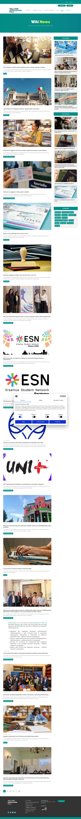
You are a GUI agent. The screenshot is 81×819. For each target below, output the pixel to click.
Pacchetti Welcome (49, 10)
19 (19, 791)
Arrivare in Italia (37, 10)
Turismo (69, 223)
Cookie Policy (28, 805)
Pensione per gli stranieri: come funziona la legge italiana (65, 131)
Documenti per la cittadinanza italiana (64, 183)
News (62, 10)
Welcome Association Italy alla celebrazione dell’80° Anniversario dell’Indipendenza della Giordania (27, 526)
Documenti (6, 115)
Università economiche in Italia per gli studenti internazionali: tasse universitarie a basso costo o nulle (65, 166)
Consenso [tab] (23, 400)
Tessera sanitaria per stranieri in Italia (64, 55)
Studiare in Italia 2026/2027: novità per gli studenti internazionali (20, 736)
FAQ (57, 10)
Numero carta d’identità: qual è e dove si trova (15, 233)
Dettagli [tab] (40, 400)
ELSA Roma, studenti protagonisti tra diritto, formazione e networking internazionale (25, 694)
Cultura (63, 215)
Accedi (69, 5)
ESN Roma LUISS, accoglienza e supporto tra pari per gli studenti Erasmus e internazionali (23, 359)
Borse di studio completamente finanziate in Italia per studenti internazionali (66, 72)
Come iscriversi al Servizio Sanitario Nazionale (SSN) (17, 568)
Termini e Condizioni (30, 807)
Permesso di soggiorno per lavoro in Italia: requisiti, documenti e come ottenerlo (25, 150)
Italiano (57, 212)
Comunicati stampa (8, 322)
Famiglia (57, 217)
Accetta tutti (57, 421)
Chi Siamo (27, 10)
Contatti (68, 10)
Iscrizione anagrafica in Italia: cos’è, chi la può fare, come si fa (19, 275)
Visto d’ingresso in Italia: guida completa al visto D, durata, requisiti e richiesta (24, 67)
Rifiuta (23, 421)
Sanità (5, 575)
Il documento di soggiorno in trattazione (65, 148)
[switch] (34, 417)
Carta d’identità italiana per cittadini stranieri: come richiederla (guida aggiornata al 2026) (66, 108)
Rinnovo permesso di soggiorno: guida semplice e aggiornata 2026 (64, 89)
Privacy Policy (29, 804)
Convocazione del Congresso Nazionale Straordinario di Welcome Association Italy (25, 653)
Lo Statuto (28, 800)
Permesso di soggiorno (9, 156)
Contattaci (61, 801)
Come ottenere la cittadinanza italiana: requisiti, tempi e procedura (21, 109)
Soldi (56, 223)
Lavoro (63, 217)
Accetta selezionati (40, 421)
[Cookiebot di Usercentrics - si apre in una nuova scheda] (61, 396)
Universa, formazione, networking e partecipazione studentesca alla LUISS (23, 442)
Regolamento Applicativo (32, 802)
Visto (5, 73)
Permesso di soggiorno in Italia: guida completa (16, 192)
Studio (5, 742)
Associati (62, 5)
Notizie (56, 215)
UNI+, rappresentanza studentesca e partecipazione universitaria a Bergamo (23, 484)
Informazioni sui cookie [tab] (58, 400)
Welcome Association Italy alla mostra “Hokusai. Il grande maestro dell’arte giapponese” (27, 316)
